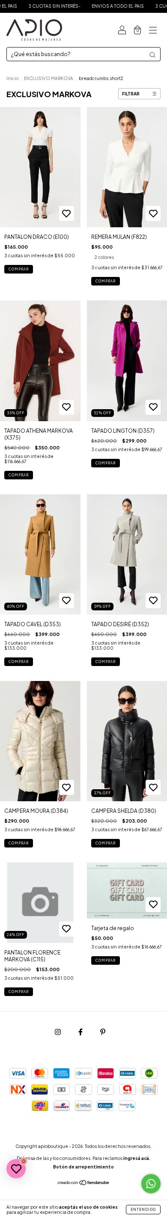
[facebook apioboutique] (81, 1032)
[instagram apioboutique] (58, 1032)
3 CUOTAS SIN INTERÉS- (38, 6)
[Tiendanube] (83, 1183)
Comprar (19, 269)
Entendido (143, 1209)
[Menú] (153, 30)
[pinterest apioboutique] (102, 1032)
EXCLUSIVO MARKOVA (48, 78)
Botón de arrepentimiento (83, 1166)
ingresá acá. (136, 1158)
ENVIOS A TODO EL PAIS (101, 6)
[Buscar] (152, 55)
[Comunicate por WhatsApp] (151, 1183)
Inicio (12, 78)
